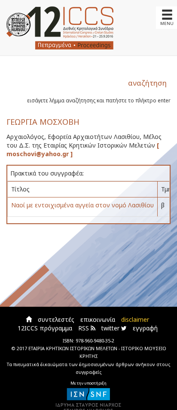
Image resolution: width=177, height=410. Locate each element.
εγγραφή (145, 328)
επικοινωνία (97, 319)
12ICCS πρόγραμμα (45, 328)
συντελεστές (56, 319)
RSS (84, 328)
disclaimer (135, 319)
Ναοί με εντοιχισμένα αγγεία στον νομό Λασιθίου (82, 205)
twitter (111, 328)
